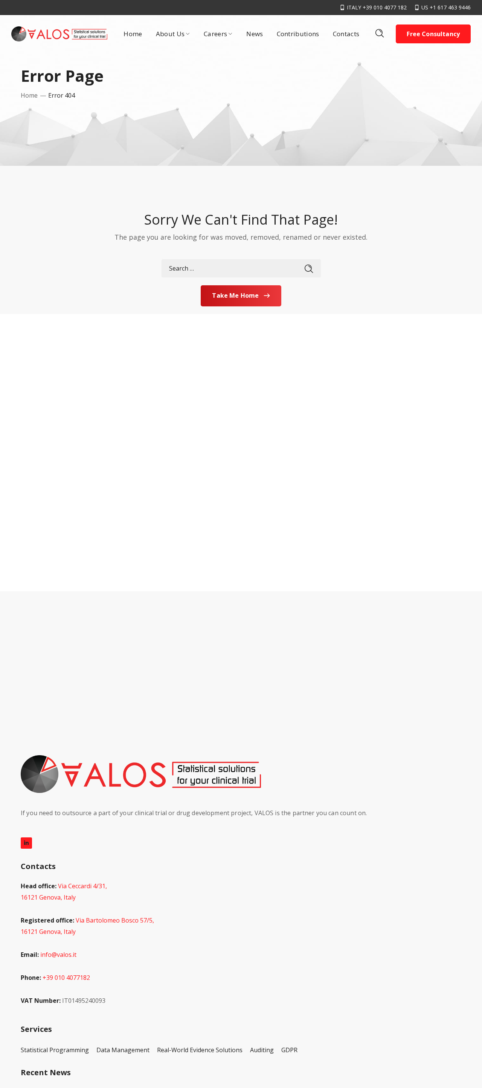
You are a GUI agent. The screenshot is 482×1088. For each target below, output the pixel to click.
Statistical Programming (55, 1050)
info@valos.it (58, 954)
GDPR (289, 1050)
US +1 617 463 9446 (446, 7)
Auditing (262, 1050)
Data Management (122, 1050)
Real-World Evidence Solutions (200, 1050)
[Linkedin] (26, 843)
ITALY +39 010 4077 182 (377, 7)
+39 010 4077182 (66, 977)
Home (29, 95)
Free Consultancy (433, 34)
